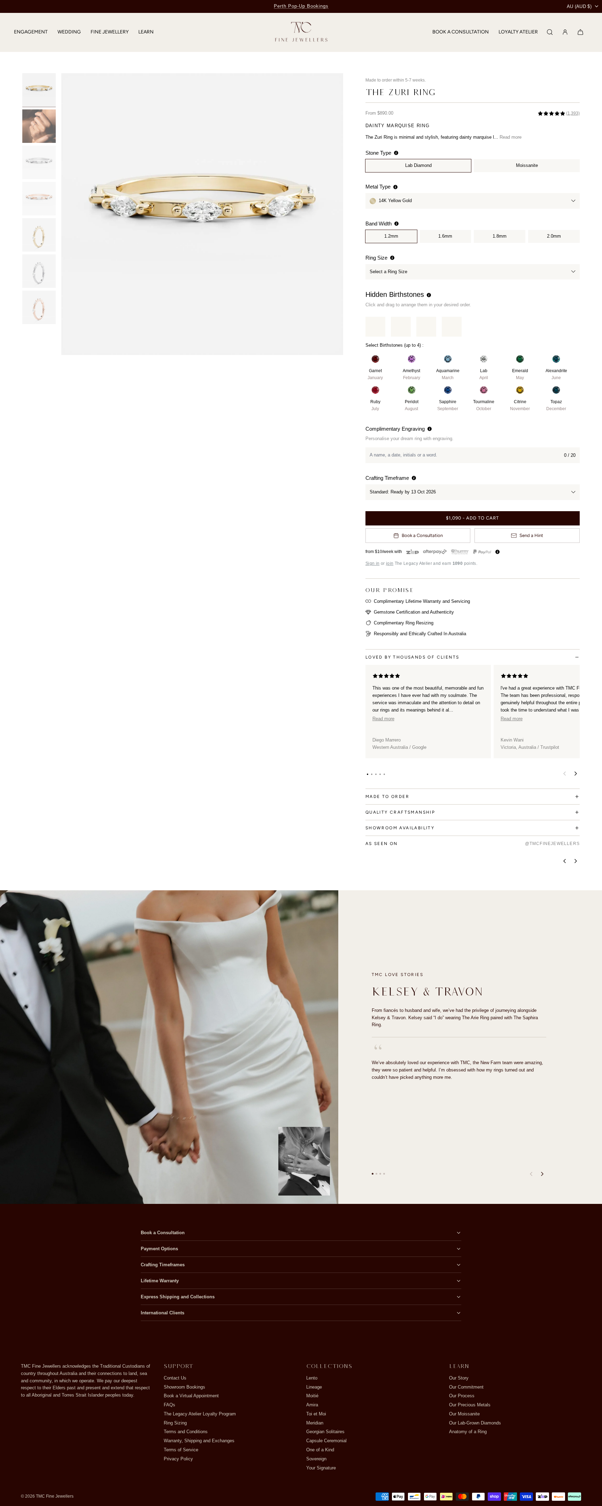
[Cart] (580, 32)
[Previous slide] (71, 214)
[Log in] (565, 32)
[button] (367, 774)
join (389, 563)
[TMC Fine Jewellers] (301, 32)
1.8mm (500, 236)
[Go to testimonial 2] (376, 1174)
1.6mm (445, 236)
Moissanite (527, 165)
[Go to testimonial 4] (384, 1174)
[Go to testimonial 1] (372, 1174)
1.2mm (391, 236)
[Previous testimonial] (531, 1174)
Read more (511, 137)
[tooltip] (396, 152)
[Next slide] (333, 214)
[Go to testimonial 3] (380, 1174)
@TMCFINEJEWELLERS (552, 843)
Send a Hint (531, 535)
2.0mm (554, 236)
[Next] (575, 861)
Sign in (372, 563)
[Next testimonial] (542, 1174)
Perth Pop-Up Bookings (301, 6)
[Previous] (564, 861)
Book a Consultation (422, 535)
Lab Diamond (418, 165)
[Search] (549, 32)
